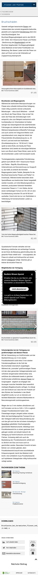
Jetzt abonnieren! (19, 289)
